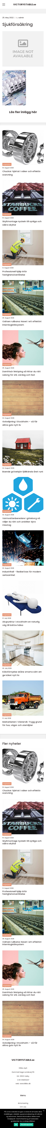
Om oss (23, 1107)
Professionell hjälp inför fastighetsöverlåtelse (14, 273)
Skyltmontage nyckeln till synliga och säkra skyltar (22, 223)
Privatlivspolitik (26, 1125)
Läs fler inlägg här (23, 112)
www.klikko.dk (25, 1083)
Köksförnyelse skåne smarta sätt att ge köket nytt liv (22, 673)
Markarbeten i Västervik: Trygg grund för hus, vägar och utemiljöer (22, 723)
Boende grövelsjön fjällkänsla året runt (22, 471)
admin (21, 17)
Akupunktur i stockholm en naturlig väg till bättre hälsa (21, 623)
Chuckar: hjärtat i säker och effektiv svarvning (21, 173)
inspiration (7, 164)
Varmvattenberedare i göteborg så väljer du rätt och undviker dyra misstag (21, 522)
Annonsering (23, 1103)
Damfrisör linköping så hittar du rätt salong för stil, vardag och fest (21, 373)
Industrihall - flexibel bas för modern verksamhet (21, 573)
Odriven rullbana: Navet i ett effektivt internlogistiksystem (22, 323)
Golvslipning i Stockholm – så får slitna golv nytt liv (19, 423)
